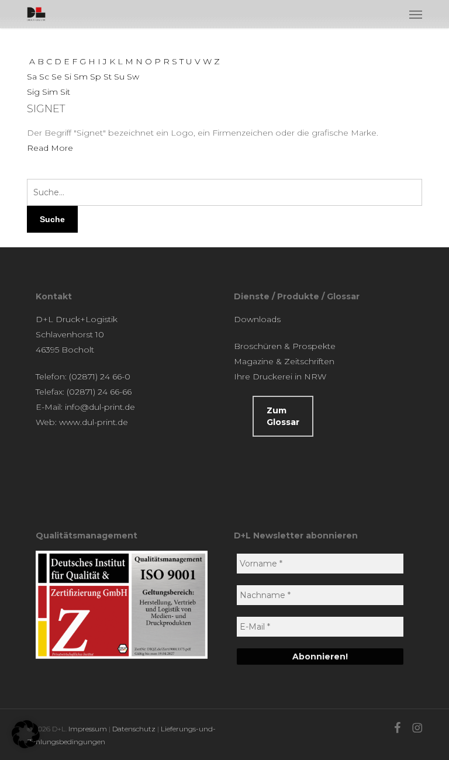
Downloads (257, 319)
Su (119, 76)
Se (56, 76)
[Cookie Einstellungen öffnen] (26, 745)
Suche (52, 219)
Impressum (87, 728)
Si (67, 76)
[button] (415, 14)
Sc (44, 76)
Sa (32, 76)
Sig (33, 92)
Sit (65, 92)
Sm (81, 76)
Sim (50, 92)
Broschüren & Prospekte (285, 346)
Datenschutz (134, 728)
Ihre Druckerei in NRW (280, 376)
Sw (133, 76)
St (107, 76)
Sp (95, 76)
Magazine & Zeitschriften (284, 361)
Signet (46, 108)
